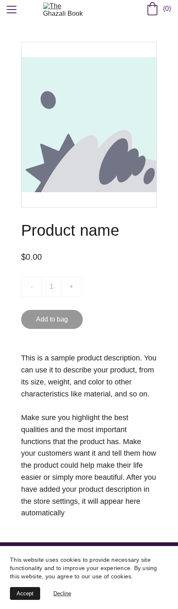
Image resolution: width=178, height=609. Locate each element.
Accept (25, 593)
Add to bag (52, 319)
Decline (62, 593)
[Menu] (12, 9)
